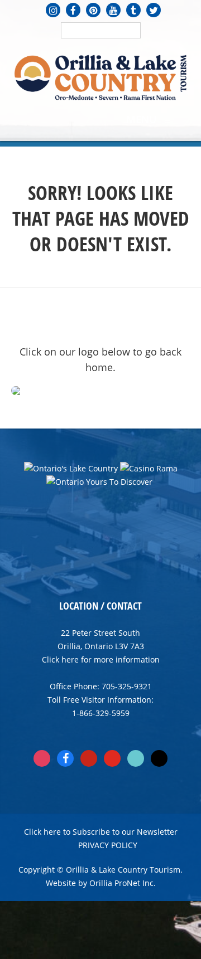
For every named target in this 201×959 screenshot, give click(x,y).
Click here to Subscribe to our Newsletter (101, 831)
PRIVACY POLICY (107, 845)
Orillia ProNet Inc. (122, 883)
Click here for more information (101, 659)
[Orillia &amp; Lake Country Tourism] (100, 76)
